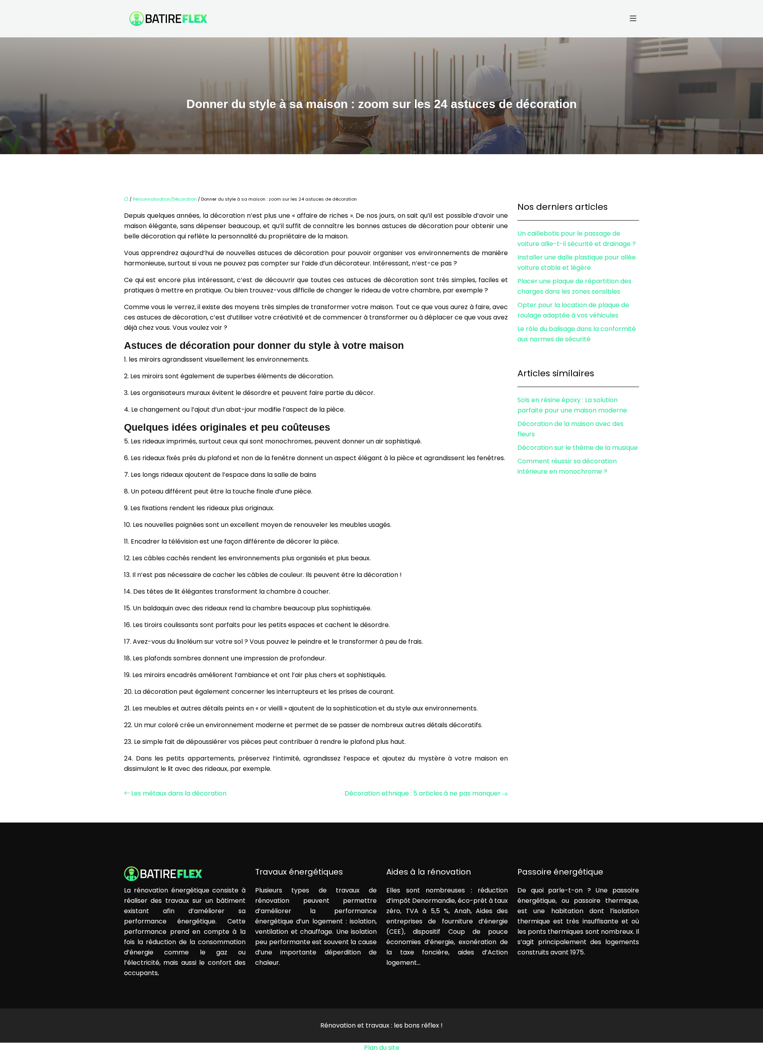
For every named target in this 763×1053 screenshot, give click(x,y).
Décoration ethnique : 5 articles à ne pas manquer (423, 793)
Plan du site (381, 1047)
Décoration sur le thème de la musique (577, 447)
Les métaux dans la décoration (179, 793)
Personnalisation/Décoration (165, 199)
